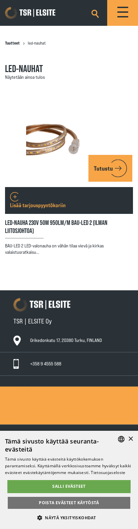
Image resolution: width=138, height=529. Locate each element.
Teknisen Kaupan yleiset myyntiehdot (53, 408)
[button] (69, 517)
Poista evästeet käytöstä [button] (69, 503)
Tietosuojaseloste (35, 421)
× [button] (130, 439)
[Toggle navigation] (122, 13)
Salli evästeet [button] (69, 486)
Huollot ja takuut (34, 402)
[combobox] (121, 439)
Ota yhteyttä (30, 389)
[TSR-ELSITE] (40, 13)
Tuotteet (12, 43)
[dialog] (69, 480)
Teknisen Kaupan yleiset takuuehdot (52, 415)
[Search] (95, 12)
